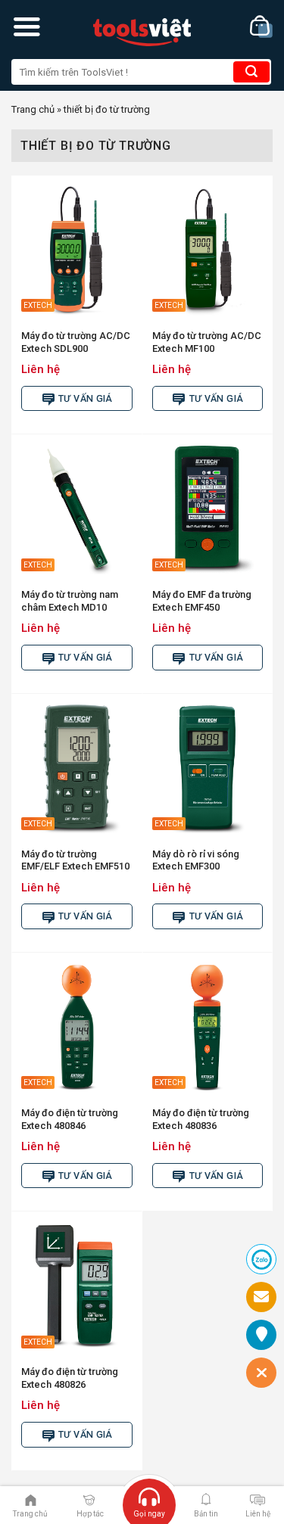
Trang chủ (33, 109)
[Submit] (251, 71)
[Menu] (26, 26)
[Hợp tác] (89, 1499)
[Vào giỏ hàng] (261, 27)
